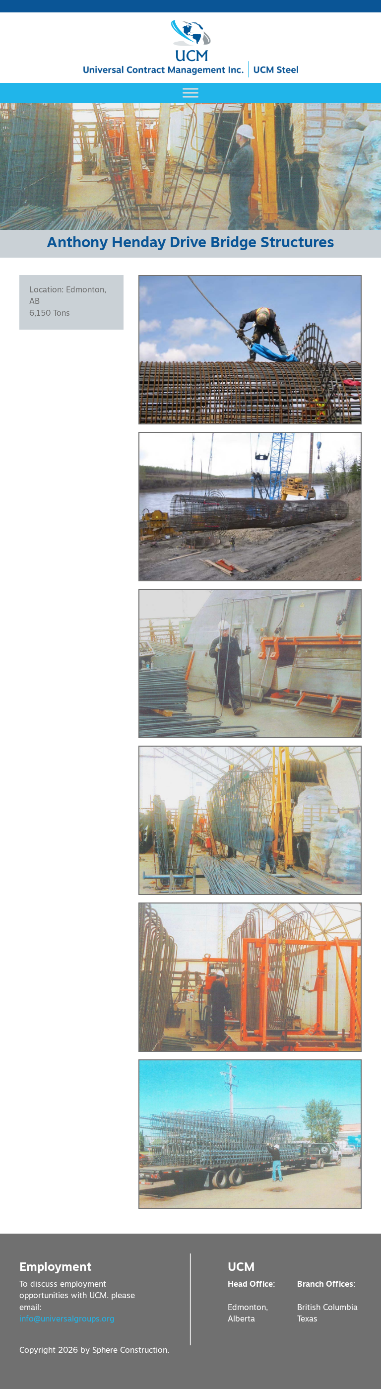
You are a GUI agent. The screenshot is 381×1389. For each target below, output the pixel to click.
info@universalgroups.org (67, 1319)
